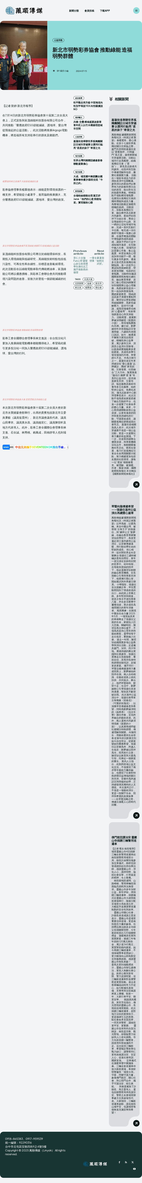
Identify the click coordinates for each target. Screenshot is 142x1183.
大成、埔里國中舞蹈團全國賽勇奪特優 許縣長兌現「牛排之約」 (88, 180)
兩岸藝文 (78, 117)
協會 (89, 283)
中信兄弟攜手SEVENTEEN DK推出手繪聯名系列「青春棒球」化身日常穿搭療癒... (41, 447)
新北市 (98, 283)
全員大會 (88, 279)
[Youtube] (134, 1169)
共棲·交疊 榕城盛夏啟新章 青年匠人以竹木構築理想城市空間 (88, 125)
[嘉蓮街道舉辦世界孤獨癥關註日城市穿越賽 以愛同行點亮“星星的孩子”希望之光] (124, 110)
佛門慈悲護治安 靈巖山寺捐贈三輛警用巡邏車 (124, 840)
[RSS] (126, 1162)
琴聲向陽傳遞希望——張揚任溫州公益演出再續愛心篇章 (124, 509)
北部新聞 (79, 283)
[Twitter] (132, 1162)
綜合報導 (78, 98)
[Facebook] (119, 1162)
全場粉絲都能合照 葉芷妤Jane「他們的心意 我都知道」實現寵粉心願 (87, 199)
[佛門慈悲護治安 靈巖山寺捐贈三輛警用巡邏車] (124, 827)
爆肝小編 (64, 71)
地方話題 (78, 156)
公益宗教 (58, 40)
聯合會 (98, 287)
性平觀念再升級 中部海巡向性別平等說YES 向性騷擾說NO (88, 106)
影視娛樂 (78, 191)
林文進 (78, 287)
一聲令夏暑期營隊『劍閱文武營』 (97, 260)
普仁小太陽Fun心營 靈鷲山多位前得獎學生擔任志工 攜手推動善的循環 (80, 265)
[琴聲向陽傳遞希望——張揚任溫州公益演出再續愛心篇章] (124, 496)
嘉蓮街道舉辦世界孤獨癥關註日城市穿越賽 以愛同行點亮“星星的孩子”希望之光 (88, 144)
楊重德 (88, 287)
